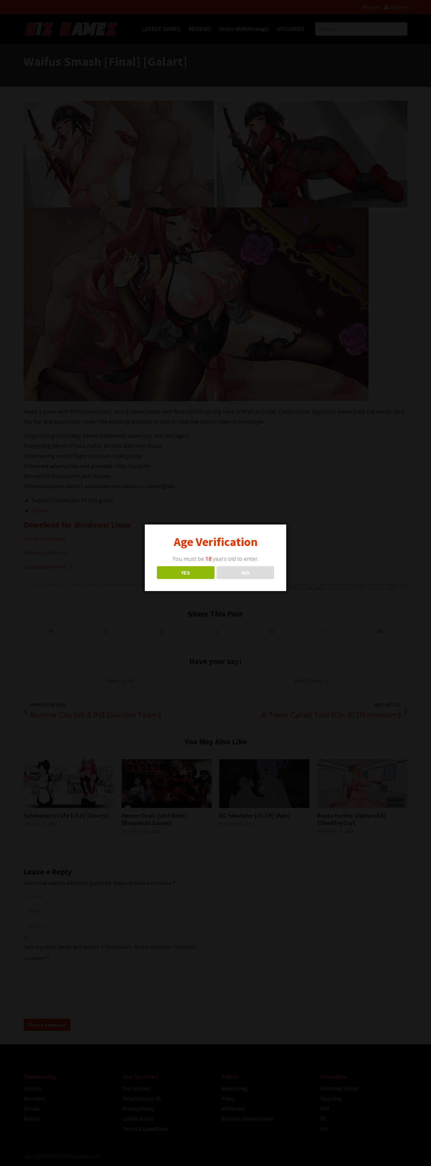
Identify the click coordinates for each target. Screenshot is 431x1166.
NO (245, 572)
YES (185, 572)
